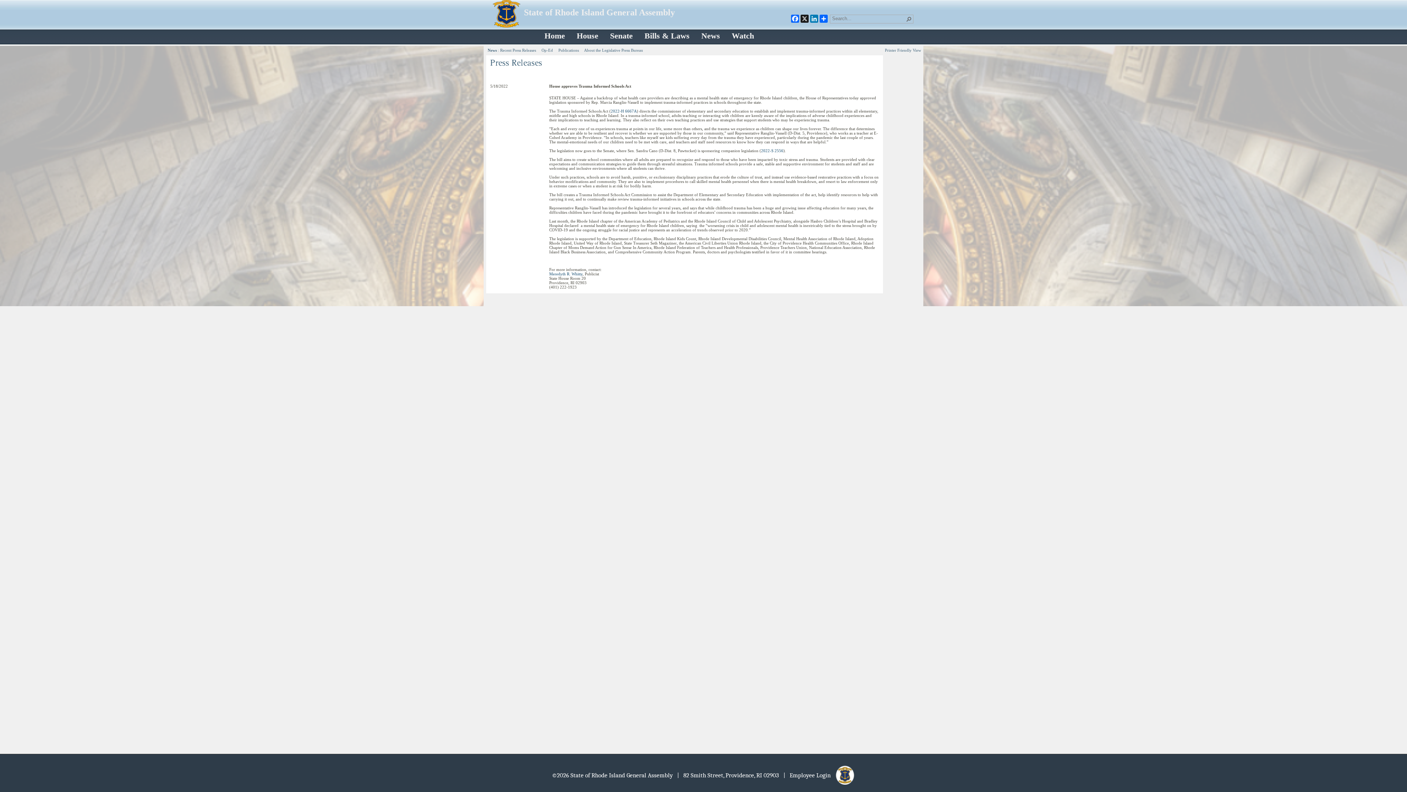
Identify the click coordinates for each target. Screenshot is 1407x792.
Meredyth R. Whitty (566, 274)
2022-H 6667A (624, 111)
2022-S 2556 (772, 150)
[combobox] (868, 18)
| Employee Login (809, 775)
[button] (909, 19)
